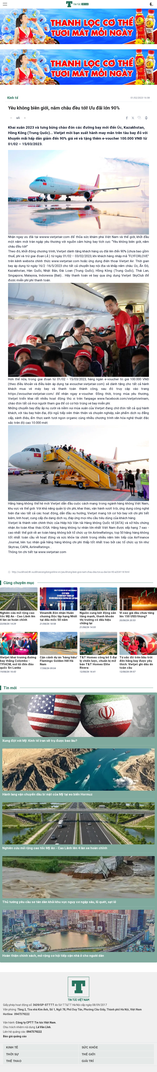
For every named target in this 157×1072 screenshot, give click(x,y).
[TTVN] (78, 989)
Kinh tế (12, 1047)
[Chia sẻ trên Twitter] (133, 118)
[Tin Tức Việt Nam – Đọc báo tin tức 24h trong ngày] (77, 4)
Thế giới (88, 1054)
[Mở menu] (5, 4)
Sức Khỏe (90, 1047)
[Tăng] (25, 118)
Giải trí (88, 1061)
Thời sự (12, 1054)
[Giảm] (11, 118)
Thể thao (13, 1061)
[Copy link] (139, 117)
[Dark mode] (152, 4)
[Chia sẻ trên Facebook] (126, 118)
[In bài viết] (146, 118)
